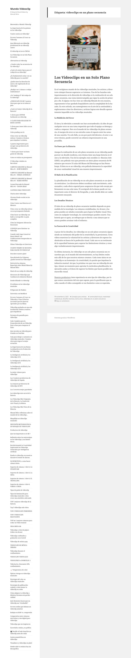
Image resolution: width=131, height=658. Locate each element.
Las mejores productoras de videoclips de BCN (19, 385)
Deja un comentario (62, 301)
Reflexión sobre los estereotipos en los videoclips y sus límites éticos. (21, 439)
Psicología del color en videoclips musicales (17, 580)
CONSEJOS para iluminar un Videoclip (19, 229)
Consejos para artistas (79, 297)
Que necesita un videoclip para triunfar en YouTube (20, 332)
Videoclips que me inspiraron (20, 624)
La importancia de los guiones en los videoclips (20, 29)
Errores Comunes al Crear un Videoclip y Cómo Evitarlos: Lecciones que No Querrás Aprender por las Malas (20, 300)
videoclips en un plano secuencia (95, 299)
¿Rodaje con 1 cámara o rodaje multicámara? (20, 91)
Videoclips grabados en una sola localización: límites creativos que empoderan (21, 309)
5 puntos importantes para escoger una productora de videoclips (19, 146)
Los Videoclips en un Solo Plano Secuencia (21, 56)
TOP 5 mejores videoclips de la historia (20, 503)
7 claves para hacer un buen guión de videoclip (19, 153)
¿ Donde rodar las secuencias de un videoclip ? (21, 65)
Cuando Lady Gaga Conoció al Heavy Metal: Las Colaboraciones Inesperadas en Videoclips (21, 237)
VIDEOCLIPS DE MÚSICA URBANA (18, 546)
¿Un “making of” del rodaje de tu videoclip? (20, 96)
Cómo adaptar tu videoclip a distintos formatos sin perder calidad (20, 595)
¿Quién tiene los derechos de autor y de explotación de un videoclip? (20, 84)
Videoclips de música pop (19, 542)
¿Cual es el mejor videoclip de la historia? (21, 110)
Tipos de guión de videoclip (19, 490)
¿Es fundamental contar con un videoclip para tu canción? (20, 77)
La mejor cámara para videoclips (18, 373)
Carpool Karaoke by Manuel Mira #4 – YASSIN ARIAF (19, 185)
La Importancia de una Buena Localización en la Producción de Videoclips (20, 349)
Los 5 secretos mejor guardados (21, 390)
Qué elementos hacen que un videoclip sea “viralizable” (20, 602)
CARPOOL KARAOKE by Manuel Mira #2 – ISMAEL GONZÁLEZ (21, 174)
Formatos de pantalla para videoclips (19, 316)
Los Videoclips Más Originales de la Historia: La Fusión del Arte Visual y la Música (20, 401)
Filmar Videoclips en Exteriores (21, 244)
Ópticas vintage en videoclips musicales (20, 575)
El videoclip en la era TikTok (20, 51)
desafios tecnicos (69, 299)
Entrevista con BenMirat (18, 294)
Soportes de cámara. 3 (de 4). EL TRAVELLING (21, 480)
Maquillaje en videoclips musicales (18, 420)
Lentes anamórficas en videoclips (18, 638)
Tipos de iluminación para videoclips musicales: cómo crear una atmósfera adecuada (20, 496)
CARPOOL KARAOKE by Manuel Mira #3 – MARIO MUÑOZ (21, 180)
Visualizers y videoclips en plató (21, 643)
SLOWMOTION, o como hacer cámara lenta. (20, 462)
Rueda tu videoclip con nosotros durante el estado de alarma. (21, 456)
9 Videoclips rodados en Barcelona (18, 162)
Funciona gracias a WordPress (64, 318)
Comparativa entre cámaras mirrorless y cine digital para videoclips (20, 618)
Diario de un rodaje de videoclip (21, 271)
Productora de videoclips (18, 430)
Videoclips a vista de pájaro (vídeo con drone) (19, 531)
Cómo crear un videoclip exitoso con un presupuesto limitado (21, 210)
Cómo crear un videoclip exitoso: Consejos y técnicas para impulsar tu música (19, 138)
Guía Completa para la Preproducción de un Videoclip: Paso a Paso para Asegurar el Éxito (21, 324)
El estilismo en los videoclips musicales (20, 285)
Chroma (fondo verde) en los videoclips (20, 198)
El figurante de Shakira (18, 290)
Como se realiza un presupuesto (21, 157)
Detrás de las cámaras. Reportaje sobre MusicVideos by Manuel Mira (21, 265)
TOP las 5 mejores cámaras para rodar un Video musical (21, 522)
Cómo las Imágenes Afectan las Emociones (20, 224)
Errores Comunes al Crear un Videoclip (20, 39)
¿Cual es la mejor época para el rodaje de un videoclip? (20, 71)
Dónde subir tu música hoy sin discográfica (20, 648)
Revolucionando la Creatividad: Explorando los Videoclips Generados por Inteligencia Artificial (21, 448)
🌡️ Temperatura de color (19, 570)
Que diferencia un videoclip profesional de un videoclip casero (19, 45)
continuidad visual (96, 297)
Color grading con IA (17, 132)
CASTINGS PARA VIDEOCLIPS (20, 190)
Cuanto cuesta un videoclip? (19, 34)
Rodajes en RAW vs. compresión (21, 612)
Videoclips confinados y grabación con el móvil (18, 537)
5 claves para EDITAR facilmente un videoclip (18, 116)
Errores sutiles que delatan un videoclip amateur (20, 608)
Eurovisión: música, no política (20, 628)
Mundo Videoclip (20, 8)
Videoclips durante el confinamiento (17, 552)
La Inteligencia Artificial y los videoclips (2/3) (20, 362)
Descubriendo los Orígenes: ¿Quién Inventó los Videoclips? (20, 258)
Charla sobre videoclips (18, 194)
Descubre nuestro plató (18, 254)
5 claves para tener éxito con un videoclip (21, 127)
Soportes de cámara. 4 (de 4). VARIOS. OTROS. (20, 485)
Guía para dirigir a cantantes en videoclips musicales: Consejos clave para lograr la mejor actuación (21, 340)
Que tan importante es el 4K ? (20, 434)
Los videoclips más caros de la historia (20, 394)
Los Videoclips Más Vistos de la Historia (20, 408)
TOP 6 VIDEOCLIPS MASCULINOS (16, 516)
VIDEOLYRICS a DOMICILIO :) (20, 560)
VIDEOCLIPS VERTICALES (19, 557)
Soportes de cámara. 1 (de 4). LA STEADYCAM (21, 468)
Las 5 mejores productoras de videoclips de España (20, 379)
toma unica (79, 299)
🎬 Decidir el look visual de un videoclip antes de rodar (20, 632)
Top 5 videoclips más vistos (19, 507)
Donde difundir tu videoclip (19, 281)
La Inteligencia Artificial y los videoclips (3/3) (20, 367)
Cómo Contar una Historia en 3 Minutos (20, 204)
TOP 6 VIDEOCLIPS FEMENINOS (21, 511)
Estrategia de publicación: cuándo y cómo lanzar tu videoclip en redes (19, 587)
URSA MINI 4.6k (15, 526)
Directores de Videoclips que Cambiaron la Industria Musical (21, 276)
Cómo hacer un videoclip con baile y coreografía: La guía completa (20, 217)
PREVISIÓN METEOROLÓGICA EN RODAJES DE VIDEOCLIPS (20, 425)
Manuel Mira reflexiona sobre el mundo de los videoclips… (21, 414)
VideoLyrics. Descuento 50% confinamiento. (19, 565)
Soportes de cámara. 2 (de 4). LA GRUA (21, 474)
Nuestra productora (62, 277)
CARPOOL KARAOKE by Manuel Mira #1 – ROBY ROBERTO (21, 168)
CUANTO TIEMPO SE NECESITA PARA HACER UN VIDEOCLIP (20, 249)
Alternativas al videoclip (18, 61)
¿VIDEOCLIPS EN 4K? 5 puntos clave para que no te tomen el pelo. (20, 103)
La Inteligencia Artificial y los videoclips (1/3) (20, 356)
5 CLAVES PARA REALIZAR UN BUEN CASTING (20, 122)
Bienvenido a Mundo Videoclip (20, 24)
